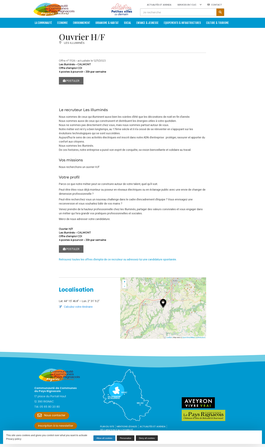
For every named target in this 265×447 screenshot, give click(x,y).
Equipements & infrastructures (182, 22)
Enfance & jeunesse (147, 22)
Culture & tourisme (217, 22)
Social (127, 22)
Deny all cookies (147, 438)
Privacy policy (13, 439)
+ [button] (124, 281)
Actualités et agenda (159, 4)
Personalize (125, 438)
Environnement (81, 22)
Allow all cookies (104, 438)
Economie (62, 22)
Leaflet (169, 337)
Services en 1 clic (186, 4)
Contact (216, 4)
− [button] (124, 286)
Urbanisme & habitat (107, 22)
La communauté (43, 22)
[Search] (220, 12)
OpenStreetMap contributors (193, 337)
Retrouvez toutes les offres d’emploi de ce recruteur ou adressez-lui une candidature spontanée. (118, 259)
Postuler (72, 80)
